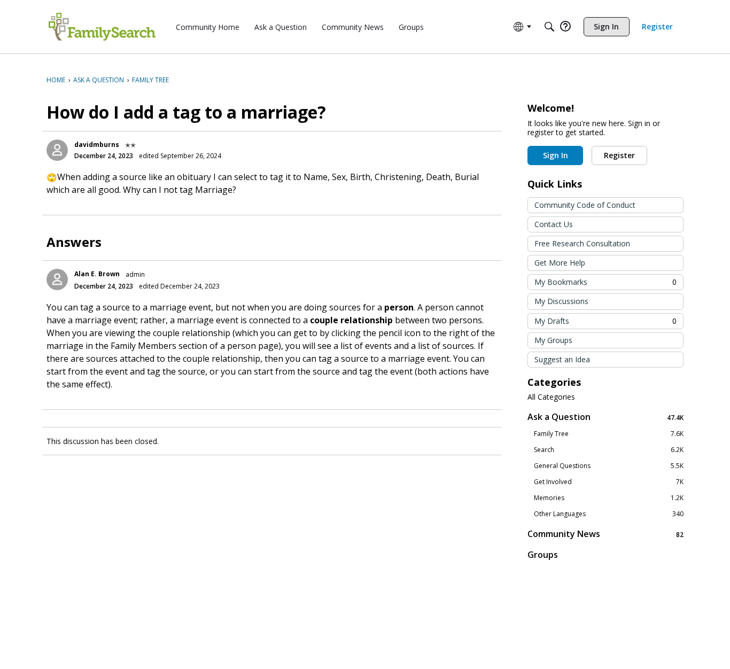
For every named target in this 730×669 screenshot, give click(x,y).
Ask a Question (605, 417)
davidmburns (96, 144)
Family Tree (609, 434)
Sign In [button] (555, 155)
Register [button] (619, 155)
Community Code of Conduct (584, 205)
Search (609, 450)
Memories (609, 498)
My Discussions (561, 301)
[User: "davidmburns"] (57, 150)
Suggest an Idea (562, 359)
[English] (102, 27)
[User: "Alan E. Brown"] (57, 279)
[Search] (549, 26)
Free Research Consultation (582, 243)
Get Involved (609, 482)
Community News (605, 534)
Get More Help (559, 263)
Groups (542, 554)
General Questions (609, 466)
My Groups (553, 340)
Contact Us (553, 224)
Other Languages (609, 514)
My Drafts (605, 321)
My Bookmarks (605, 282)
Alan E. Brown (97, 273)
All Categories (551, 397)
